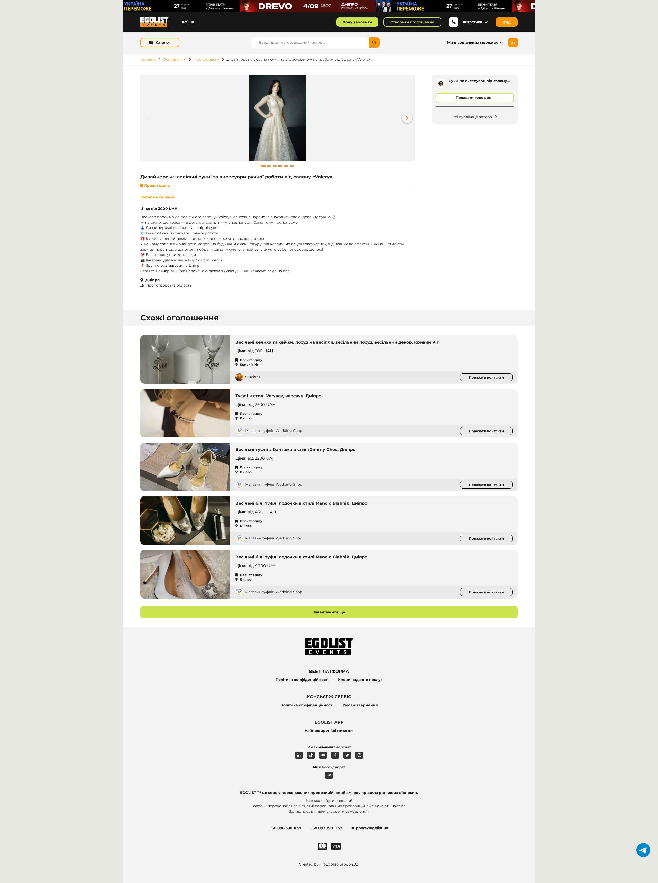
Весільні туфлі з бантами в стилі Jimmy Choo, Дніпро (295, 449)
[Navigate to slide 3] (275, 166)
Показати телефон (473, 97)
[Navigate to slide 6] (292, 166)
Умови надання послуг (360, 679)
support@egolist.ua (369, 828)
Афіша (187, 22)
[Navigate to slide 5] (286, 166)
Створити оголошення (412, 22)
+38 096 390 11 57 (285, 828)
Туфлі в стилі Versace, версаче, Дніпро (278, 395)
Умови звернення (360, 705)
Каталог (163, 42)
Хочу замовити (357, 22)
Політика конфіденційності (302, 679)
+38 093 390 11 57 (326, 828)
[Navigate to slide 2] (269, 166)
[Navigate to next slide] (411, 118)
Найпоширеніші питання (329, 730)
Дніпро (152, 280)
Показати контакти (486, 377)
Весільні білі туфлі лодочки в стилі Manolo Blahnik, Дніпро (301, 503)
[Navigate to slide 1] (263, 166)
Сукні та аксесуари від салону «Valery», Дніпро (478, 81)
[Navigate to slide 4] (280, 166)
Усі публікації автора (472, 117)
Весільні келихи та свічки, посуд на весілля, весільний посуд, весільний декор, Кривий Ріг (337, 342)
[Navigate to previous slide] (144, 118)
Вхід (506, 22)
